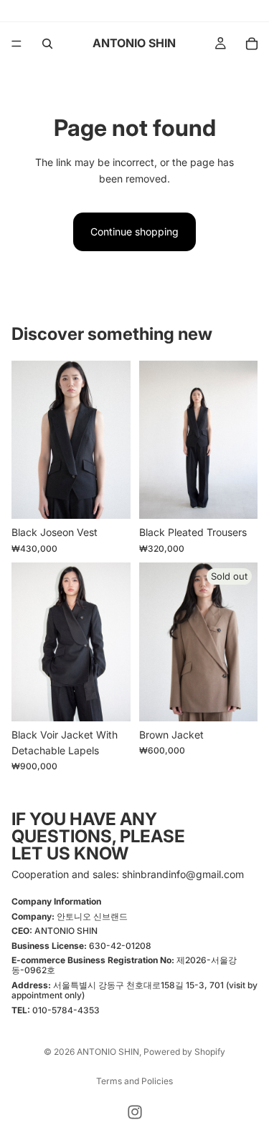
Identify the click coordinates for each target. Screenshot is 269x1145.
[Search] (47, 43)
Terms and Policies (134, 1081)
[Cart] (252, 43)
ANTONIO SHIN (108, 1051)
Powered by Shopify (184, 1051)
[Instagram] (134, 1112)
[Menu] (16, 43)
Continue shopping (134, 231)
